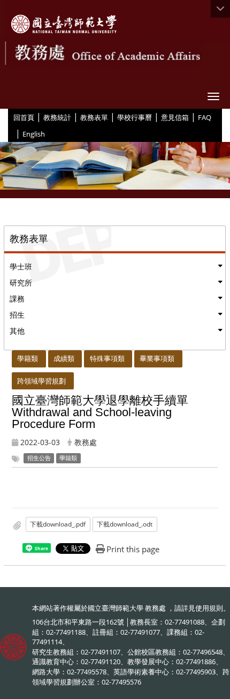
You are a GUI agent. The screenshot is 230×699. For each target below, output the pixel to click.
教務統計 (57, 117)
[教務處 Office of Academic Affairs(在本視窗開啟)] (64, 24)
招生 (17, 315)
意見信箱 (175, 117)
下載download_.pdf (58, 524)
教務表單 (94, 117)
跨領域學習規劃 (41, 381)
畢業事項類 (157, 358)
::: (9, 117)
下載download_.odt (124, 524)
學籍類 (27, 358)
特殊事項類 (107, 358)
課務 (17, 299)
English (33, 134)
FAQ (204, 117)
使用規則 (209, 608)
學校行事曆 (134, 117)
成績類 (63, 358)
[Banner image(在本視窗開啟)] (115, 170)
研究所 (21, 282)
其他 (17, 331)
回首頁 (23, 117)
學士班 (21, 266)
